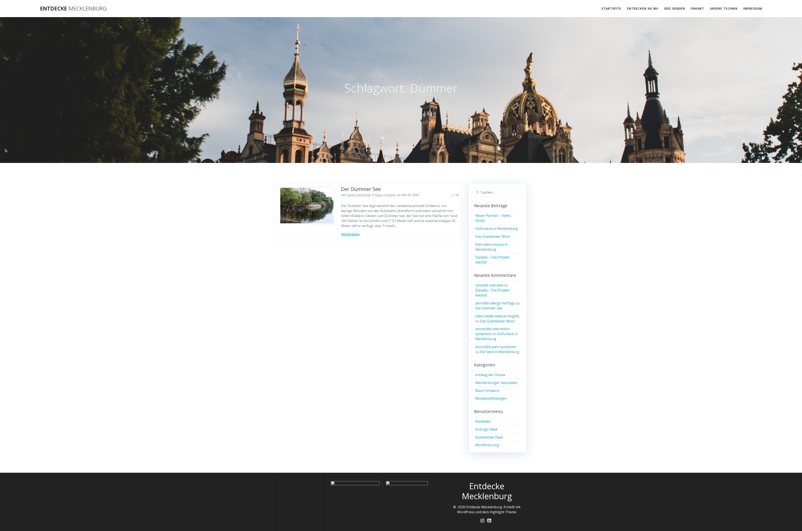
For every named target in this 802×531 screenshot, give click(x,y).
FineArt (697, 8)
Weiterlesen (350, 234)
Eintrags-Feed (486, 429)
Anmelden (483, 421)
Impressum (752, 8)
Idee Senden (674, 8)
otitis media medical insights (497, 316)
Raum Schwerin (385, 195)
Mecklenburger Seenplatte (496, 382)
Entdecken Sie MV (642, 8)
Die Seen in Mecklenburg (499, 351)
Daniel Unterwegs (359, 195)
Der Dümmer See (361, 188)
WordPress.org (487, 445)
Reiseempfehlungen (491, 398)
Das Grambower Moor (492, 236)
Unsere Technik (724, 8)
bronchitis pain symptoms (495, 346)
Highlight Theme (503, 512)
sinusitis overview (489, 285)
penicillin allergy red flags (495, 303)
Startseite (611, 8)
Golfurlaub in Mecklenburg (496, 228)
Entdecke (73, 8)
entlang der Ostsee (490, 374)
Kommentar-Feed (489, 437)
